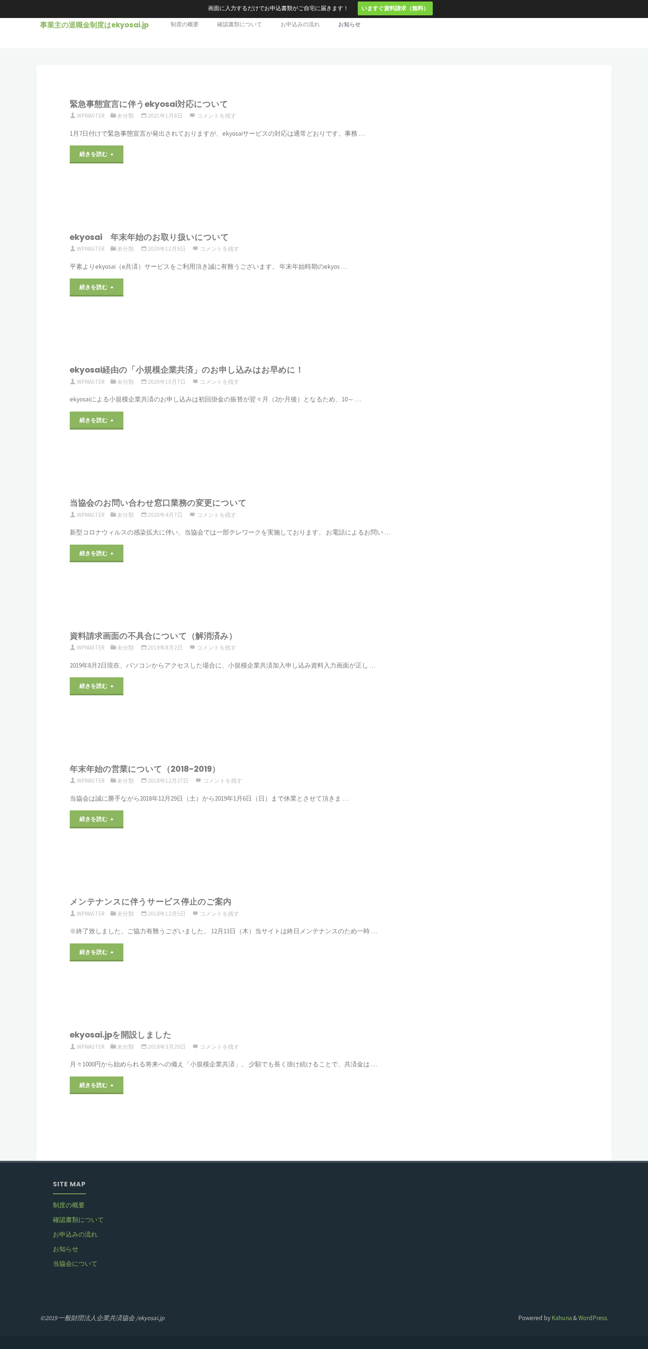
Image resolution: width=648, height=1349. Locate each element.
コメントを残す (216, 115)
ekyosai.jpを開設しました (121, 1035)
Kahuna (561, 1318)
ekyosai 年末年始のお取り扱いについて (149, 237)
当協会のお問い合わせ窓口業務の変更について (158, 503)
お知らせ (65, 1249)
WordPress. (593, 1318)
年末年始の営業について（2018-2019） (145, 769)
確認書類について (78, 1220)
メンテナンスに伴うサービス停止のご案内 (150, 901)
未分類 (125, 115)
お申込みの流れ (75, 1234)
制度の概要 (69, 1205)
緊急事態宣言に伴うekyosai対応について (149, 104)
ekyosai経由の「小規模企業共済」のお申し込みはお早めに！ (187, 370)
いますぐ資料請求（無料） (395, 8)
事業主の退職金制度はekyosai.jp (94, 25)
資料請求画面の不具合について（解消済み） (153, 636)
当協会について (75, 1263)
